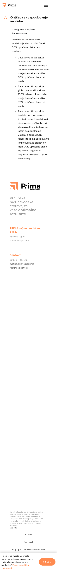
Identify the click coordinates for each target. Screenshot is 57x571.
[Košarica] (53, 5)
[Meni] (46, 5)
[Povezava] (9, 5)
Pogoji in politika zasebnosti (28, 549)
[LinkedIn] (35, 5)
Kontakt (28, 542)
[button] (28, 19)
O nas (28, 534)
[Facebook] (26, 5)
